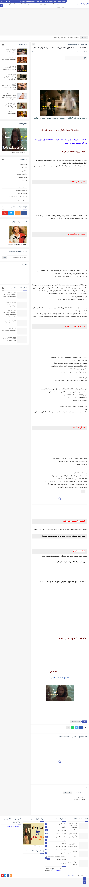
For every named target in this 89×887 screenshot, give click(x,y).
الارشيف (42, 1)
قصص (34, 4)
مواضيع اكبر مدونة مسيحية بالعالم (16, 196)
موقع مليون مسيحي (59, 678)
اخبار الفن (15, 4)
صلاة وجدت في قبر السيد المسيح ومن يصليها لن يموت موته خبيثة (9, 78)
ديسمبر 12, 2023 (11, 93)
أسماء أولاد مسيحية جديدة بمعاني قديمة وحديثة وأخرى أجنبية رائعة (9, 97)
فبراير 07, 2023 (72, 843)
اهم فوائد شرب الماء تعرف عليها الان (67, 37)
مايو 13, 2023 (12, 57)
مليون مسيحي (83, 4)
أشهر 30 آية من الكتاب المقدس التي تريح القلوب (9, 68)
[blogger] (4, 1)
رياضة (58, 7)
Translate (58, 870)
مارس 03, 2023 (72, 823)
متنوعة (9, 4)
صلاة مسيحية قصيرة (10, 322)
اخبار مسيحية (56, 4)
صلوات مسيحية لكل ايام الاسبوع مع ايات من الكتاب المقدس (9, 296)
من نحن (46, 1)
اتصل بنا (37, 1)
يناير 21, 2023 (11, 111)
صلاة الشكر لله (12, 113)
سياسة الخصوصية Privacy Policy (27, 1)
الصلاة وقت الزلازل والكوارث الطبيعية (72, 845)
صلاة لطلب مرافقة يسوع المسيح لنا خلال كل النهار (9, 106)
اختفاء (25, 4)
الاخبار (62, 4)
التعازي (21, 4)
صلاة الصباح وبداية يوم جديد (9, 59)
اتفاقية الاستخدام (53, 1)
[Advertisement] (44, 22)
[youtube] (9, 1)
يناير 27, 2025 (11, 337)
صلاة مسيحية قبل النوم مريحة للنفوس (10, 52)
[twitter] (7, 1)
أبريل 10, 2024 (11, 293)
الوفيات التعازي (21, 177)
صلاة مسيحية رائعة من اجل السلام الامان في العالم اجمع (9, 87)
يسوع (29, 4)
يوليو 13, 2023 (11, 103)
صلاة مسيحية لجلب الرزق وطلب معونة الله (9, 339)
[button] (81, 727)
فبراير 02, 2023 (11, 66)
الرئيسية (83, 44)
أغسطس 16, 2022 (10, 49)
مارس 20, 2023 (11, 320)
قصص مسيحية (22, 193)
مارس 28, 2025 (11, 84)
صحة (63, 7)
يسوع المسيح (22, 200)
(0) (33, 51)
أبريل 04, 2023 (11, 74)
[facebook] (1, 1)
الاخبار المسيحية (21, 174)
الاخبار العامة (22, 171)
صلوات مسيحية (48, 4)
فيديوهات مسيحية (72, 44)
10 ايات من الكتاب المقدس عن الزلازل (72, 827)
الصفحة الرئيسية (61, 1)
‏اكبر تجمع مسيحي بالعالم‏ (14, 826)
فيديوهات (39, 4)
